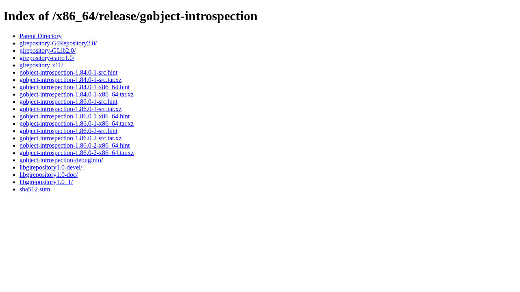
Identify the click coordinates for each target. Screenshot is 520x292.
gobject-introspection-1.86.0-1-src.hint (68, 101)
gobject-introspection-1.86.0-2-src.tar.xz (70, 138)
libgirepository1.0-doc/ (49, 174)
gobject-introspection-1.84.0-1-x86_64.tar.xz (77, 94)
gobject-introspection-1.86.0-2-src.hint (68, 130)
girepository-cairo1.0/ (47, 57)
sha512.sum (35, 189)
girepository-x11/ (41, 65)
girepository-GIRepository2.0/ (58, 43)
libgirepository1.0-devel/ (51, 167)
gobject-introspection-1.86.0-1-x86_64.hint (75, 116)
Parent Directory (41, 35)
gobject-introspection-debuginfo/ (61, 160)
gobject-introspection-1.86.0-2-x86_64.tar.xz (77, 152)
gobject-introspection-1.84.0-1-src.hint (68, 72)
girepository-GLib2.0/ (48, 50)
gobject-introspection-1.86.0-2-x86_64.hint (75, 145)
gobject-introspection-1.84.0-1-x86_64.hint (75, 87)
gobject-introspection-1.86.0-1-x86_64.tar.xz (77, 123)
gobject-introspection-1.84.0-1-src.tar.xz (70, 79)
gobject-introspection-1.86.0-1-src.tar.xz (70, 108)
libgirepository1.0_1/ (46, 181)
